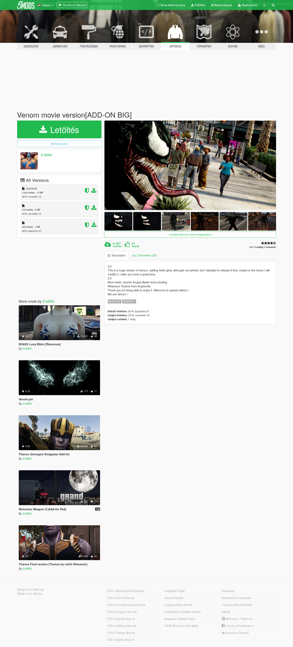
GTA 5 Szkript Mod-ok (121, 619)
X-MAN (46, 154)
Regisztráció (249, 5)
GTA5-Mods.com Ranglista (181, 626)
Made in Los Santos (29, 593)
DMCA (226, 612)
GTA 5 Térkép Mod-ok (121, 633)
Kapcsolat (228, 591)
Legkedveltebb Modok (179, 605)
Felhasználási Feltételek (237, 605)
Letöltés (63, 129)
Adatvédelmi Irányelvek (236, 598)
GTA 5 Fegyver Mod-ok (122, 612)
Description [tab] (118, 255)
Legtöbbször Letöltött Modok (183, 612)
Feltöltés (199, 5)
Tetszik (135, 246)
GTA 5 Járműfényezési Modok (126, 605)
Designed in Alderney (30, 589)
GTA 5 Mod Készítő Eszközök (126, 591)
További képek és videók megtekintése (190, 234)
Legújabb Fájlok (175, 591)
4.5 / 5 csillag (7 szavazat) (263, 247)
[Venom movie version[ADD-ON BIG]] (190, 165)
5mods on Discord (237, 633)
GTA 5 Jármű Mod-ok (120, 598)
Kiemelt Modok (174, 598)
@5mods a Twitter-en (239, 619)
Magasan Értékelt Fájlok (180, 619)
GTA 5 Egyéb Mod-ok (120, 640)
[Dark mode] (265, 5)
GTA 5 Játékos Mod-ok (121, 626)
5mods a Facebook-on (239, 626)
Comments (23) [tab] (146, 255)
